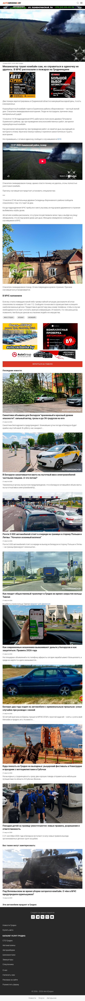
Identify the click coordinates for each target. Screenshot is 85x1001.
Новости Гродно (9, 925)
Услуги (41, 998)
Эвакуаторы (8, 959)
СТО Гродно (8, 940)
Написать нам (9, 975)
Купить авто (8, 930)
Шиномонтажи (9, 955)
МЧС (59, 139)
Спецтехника (8, 964)
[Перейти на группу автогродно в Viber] (47, 917)
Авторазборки (9, 950)
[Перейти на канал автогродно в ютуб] (52, 917)
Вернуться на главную (43, 364)
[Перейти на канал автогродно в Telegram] (38, 917)
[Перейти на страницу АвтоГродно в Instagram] (33, 917)
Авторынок (51, 998)
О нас (5, 970)
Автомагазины (9, 945)
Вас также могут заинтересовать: (19, 845)
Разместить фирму (11, 984)
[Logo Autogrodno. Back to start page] (12, 3)
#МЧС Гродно (8, 317)
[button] (78, 3)
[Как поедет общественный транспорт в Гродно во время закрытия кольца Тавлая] (42, 571)
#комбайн (32, 317)
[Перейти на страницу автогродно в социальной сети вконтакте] (42, 917)
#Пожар (21, 317)
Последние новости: (12, 370)
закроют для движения (40, 604)
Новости (32, 998)
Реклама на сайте (10, 980)
